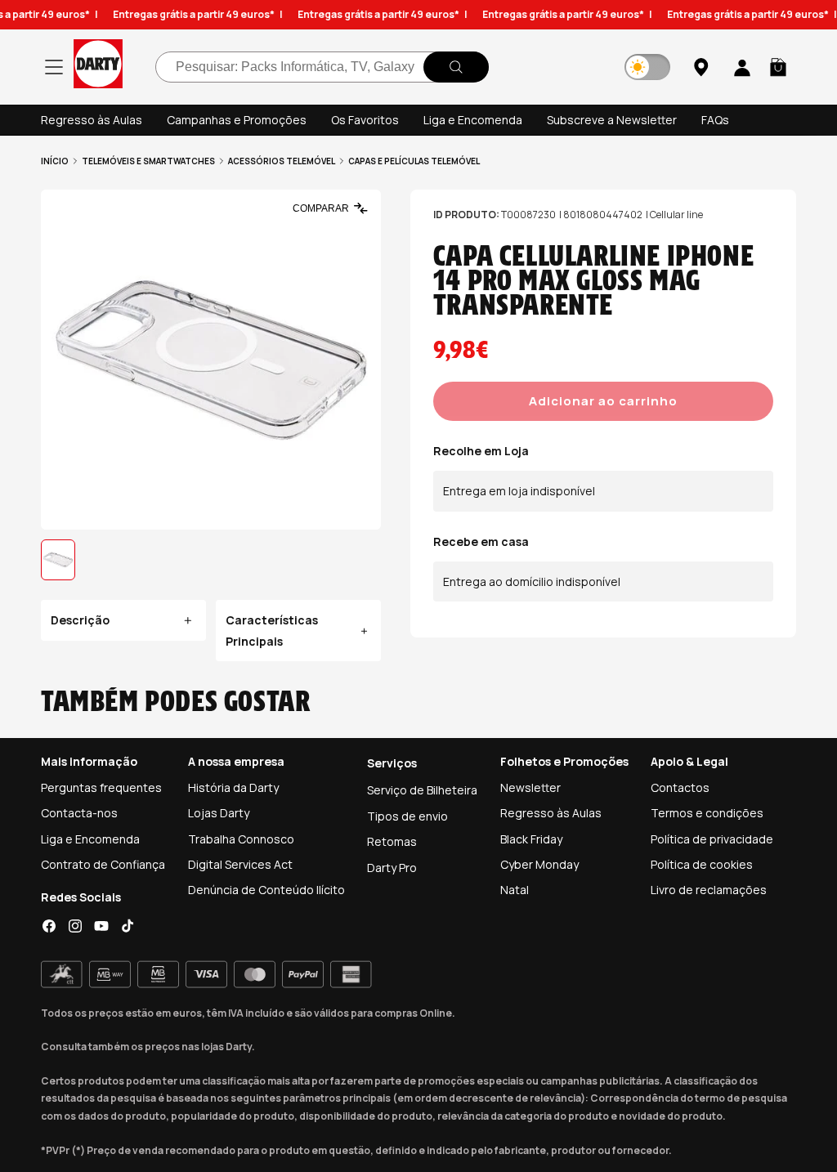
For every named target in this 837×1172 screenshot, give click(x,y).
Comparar (321, 208)
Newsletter (530, 787)
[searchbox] (322, 67)
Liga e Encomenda (472, 119)
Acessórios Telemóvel (281, 161)
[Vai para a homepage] (98, 66)
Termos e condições (707, 813)
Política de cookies (702, 864)
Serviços (392, 763)
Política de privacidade (712, 839)
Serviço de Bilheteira (422, 790)
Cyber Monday (539, 864)
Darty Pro (392, 867)
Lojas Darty (218, 813)
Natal (514, 889)
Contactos (680, 787)
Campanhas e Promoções (237, 119)
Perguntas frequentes (101, 787)
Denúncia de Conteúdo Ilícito (266, 889)
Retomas (392, 841)
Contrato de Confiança (103, 864)
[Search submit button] (456, 67)
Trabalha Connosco (241, 839)
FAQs (715, 119)
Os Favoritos (365, 119)
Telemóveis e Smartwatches (148, 161)
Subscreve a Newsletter (612, 119)
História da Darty (233, 787)
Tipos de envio (407, 816)
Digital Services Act (240, 864)
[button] (778, 67)
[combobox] (322, 67)
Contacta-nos (79, 813)
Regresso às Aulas (91, 119)
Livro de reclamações (709, 889)
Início (55, 161)
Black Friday (531, 839)
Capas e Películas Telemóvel (414, 161)
